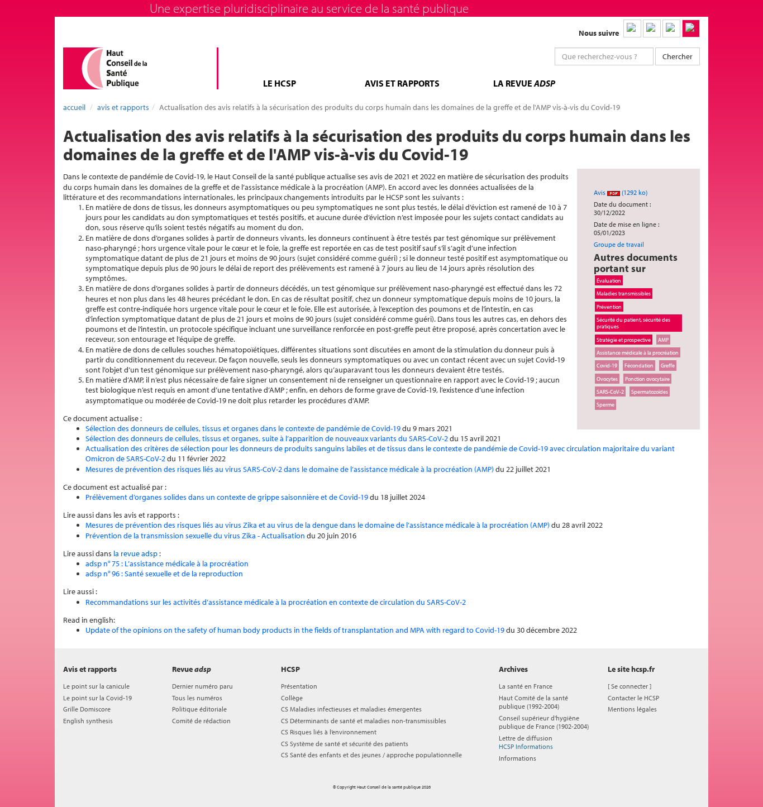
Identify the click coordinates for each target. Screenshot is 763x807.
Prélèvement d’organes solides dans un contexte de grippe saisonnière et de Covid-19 (226, 497)
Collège (292, 698)
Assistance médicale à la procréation (638, 352)
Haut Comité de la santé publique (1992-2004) (533, 702)
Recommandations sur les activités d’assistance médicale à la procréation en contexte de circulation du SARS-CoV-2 (275, 602)
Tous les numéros (197, 698)
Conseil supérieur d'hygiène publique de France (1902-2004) (544, 722)
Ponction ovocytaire (647, 378)
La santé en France (525, 686)
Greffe (668, 365)
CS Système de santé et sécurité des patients (344, 743)
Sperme (605, 404)
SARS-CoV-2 (610, 391)
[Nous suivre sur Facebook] (671, 28)
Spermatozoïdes (649, 391)
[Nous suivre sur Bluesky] (652, 28)
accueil (74, 107)
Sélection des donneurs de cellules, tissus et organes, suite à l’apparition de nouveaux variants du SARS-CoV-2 (267, 438)
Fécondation (639, 365)
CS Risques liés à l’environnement (328, 732)
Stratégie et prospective (624, 339)
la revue (524, 83)
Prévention (609, 306)
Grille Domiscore (87, 709)
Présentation (299, 686)
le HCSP (279, 83)
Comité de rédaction (201, 721)
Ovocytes (607, 378)
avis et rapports (402, 83)
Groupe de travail (619, 244)
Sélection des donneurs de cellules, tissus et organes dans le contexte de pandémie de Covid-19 (242, 428)
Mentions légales (632, 709)
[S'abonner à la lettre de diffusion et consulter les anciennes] (691, 28)
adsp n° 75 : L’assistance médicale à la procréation (167, 563)
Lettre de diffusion (526, 742)
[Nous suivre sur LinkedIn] (632, 28)
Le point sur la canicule (96, 686)
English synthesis (88, 721)
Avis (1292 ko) (620, 192)
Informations (517, 758)
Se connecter (629, 686)
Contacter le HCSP (633, 698)
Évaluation (609, 280)
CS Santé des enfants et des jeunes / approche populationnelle (371, 755)
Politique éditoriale (199, 709)
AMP (663, 339)
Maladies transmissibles (624, 293)
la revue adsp (135, 553)
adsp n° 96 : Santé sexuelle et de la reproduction (164, 574)
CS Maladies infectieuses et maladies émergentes (351, 709)
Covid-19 (607, 365)
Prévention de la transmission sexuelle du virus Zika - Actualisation (195, 536)
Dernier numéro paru (202, 686)
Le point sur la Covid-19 (97, 698)
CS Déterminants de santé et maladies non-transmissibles (363, 721)
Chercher (677, 56)
